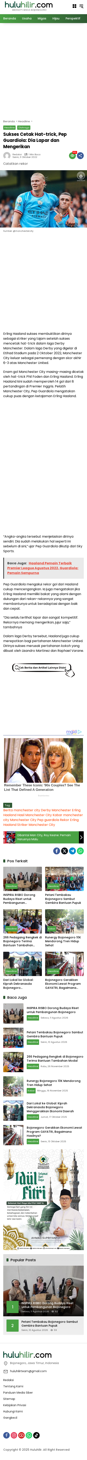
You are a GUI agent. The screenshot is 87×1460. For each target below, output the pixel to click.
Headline (9, 127)
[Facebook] (56, 851)
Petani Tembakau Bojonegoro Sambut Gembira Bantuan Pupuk (63, 899)
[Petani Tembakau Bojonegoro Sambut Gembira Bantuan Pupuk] (64, 879)
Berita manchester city (21, 810)
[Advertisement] (43, 70)
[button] (81, 6)
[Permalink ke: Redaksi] (8, 155)
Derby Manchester (56, 810)
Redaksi (17, 154)
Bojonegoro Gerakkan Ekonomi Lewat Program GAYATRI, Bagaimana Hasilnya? (63, 984)
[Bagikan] (80, 155)
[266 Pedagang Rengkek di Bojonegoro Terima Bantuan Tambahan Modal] (22, 921)
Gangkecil (10, 1418)
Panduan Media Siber (18, 1393)
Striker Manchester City (36, 824)
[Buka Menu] (74, 6)
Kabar (51, 928)
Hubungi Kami (13, 1411)
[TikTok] (36, 1435)
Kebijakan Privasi (14, 1405)
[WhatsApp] (80, 851)
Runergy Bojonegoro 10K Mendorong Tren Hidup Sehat (63, 941)
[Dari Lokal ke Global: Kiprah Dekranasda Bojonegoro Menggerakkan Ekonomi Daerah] (22, 964)
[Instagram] (14, 1435)
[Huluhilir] (28, 6)
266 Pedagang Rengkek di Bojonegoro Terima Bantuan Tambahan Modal (22, 941)
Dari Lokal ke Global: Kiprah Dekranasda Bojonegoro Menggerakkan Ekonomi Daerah (21, 984)
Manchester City (23, 820)
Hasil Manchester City (34, 815)
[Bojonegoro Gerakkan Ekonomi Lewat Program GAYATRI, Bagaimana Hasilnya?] (64, 964)
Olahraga (23, 127)
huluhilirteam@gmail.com (28, 1371)
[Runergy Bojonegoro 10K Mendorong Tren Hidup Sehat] (64, 921)
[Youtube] (21, 1435)
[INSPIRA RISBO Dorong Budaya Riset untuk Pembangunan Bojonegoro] (22, 879)
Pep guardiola (48, 820)
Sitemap (9, 1399)
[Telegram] (72, 851)
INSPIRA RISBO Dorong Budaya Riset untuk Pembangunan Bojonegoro (19, 899)
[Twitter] (64, 851)
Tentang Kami (13, 1386)
